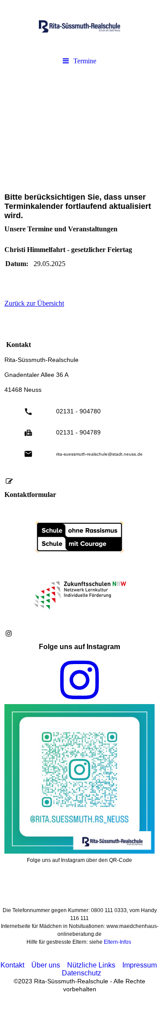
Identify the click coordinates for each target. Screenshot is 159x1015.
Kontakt (12, 965)
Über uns (45, 965)
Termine (84, 61)
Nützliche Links (91, 965)
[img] (79, 26)
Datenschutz (81, 973)
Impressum (139, 965)
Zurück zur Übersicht (34, 303)
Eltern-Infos (117, 942)
